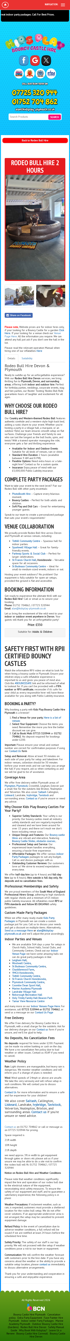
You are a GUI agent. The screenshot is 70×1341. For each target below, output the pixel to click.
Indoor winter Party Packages (37, 1320)
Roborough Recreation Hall (27, 994)
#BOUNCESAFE (23, 683)
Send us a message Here (19, 930)
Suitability (27, 358)
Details (11, 358)
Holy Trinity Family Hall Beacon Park (32, 998)
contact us (44, 1264)
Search (54, 117)
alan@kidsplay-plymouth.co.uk (29, 608)
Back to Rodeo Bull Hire (35, 140)
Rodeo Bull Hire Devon (33, 1327)
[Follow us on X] (46, 60)
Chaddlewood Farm (23, 969)
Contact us (10, 1126)
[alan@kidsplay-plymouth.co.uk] (35, 110)
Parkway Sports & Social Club (29, 553)
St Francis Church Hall (24, 560)
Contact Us (15, 751)
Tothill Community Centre (26, 541)
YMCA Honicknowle (22, 972)
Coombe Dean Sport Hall (26, 985)
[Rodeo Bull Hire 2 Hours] (35, 227)
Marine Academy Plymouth (27, 988)
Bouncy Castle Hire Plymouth (29, 1314)
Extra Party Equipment (30, 1317)
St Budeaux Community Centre (29, 566)
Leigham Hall (19, 960)
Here (39, 350)
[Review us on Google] (35, 60)
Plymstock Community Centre (28, 982)
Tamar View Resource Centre (28, 1001)
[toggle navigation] (63, 5)
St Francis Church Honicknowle (29, 979)
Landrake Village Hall (24, 991)
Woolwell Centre (21, 963)
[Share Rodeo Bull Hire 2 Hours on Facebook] (35, 315)
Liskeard (9, 795)
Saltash (42, 792)
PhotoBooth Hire (21, 493)
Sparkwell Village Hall (24, 547)
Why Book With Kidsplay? (33, 1330)
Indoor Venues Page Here (45, 1006)
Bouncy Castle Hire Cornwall (32, 1333)
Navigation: (51, 4)
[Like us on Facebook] (24, 60)
